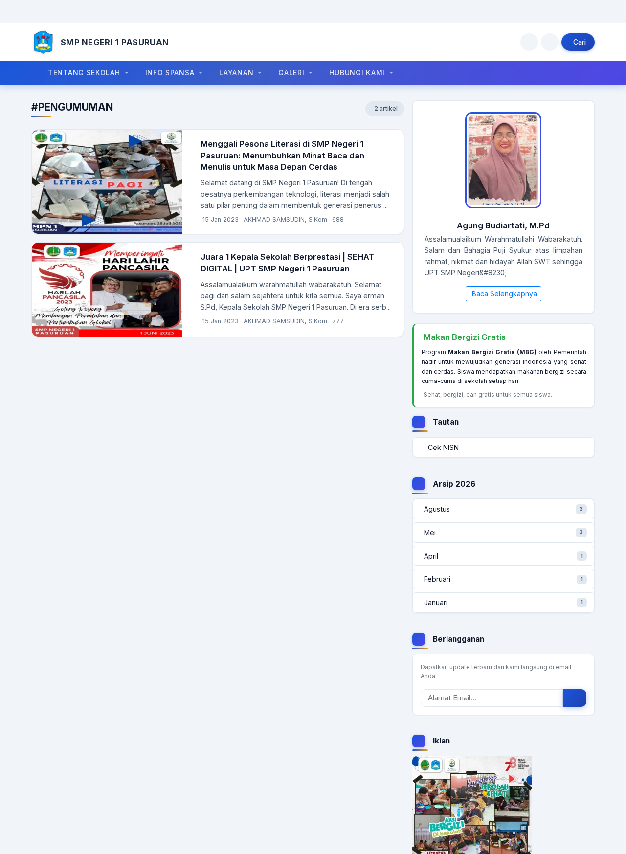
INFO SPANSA (170, 72)
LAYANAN (236, 72)
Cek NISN (443, 447)
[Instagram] (529, 42)
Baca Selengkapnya (504, 294)
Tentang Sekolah (84, 72)
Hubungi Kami (356, 72)
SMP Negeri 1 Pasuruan (115, 42)
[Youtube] (550, 42)
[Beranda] (43, 42)
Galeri (291, 72)
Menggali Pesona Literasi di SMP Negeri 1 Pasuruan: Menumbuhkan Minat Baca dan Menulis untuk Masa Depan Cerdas (282, 155)
